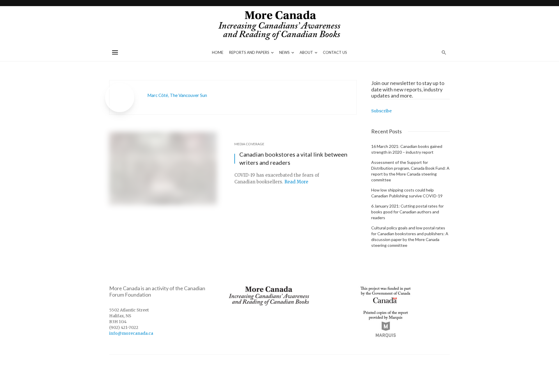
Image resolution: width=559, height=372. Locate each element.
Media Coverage (249, 144)
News (284, 52)
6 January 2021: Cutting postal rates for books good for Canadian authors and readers (407, 211)
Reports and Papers (249, 52)
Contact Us (335, 52)
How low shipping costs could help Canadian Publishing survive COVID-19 (407, 192)
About (306, 52)
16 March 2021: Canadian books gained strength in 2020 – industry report (406, 149)
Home (217, 52)
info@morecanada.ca (131, 333)
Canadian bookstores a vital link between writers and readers (293, 158)
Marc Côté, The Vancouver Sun (177, 95)
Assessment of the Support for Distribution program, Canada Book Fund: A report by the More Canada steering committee (410, 171)
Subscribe (381, 111)
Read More (296, 182)
